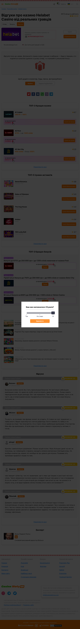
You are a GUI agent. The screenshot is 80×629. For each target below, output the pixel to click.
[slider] (53, 313)
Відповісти (40, 321)
